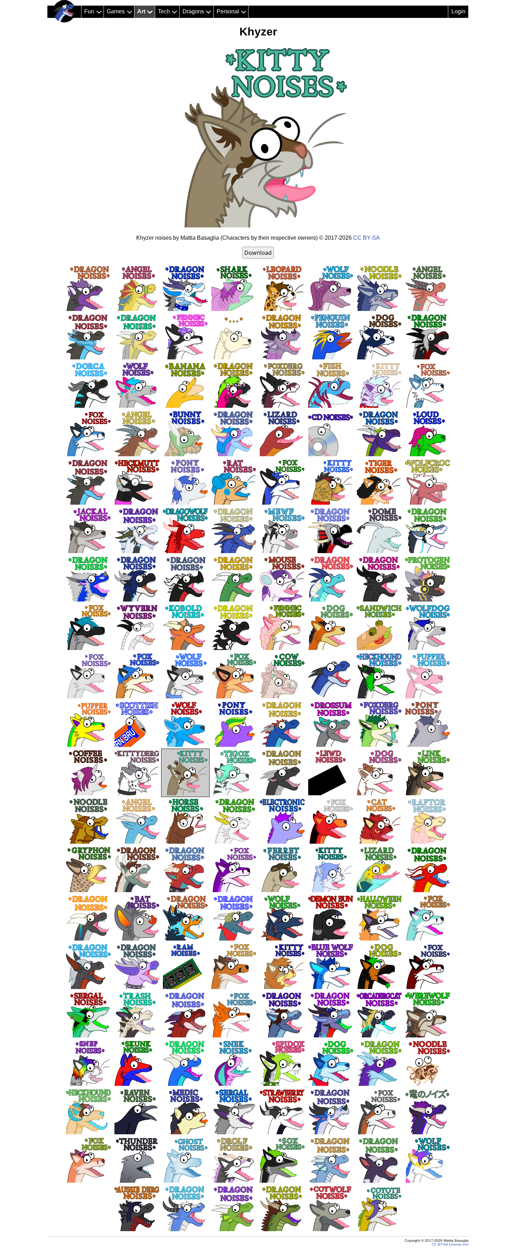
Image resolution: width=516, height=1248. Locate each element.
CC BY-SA (366, 238)
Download (258, 253)
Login (458, 11)
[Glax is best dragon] (64, 11)
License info (459, 1244)
